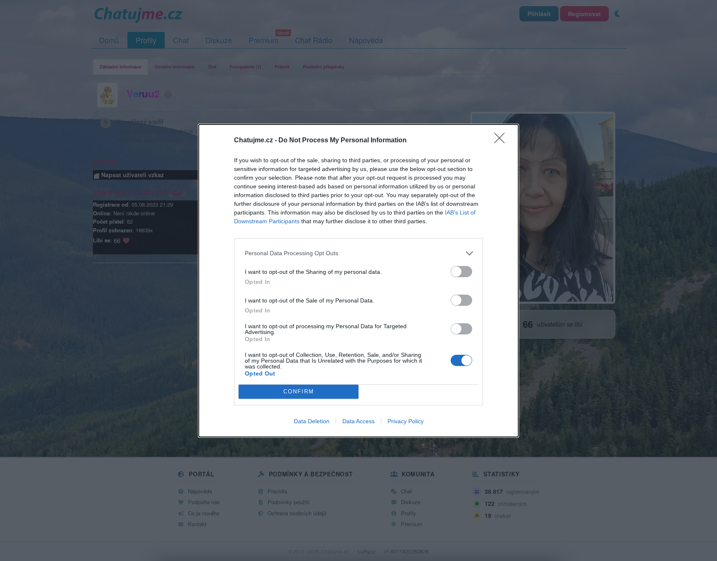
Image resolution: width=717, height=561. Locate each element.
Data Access (358, 421)
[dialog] (358, 280)
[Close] (502, 141)
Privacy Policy (406, 421)
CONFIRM (298, 391)
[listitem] (358, 253)
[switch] (461, 271)
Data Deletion (311, 421)
